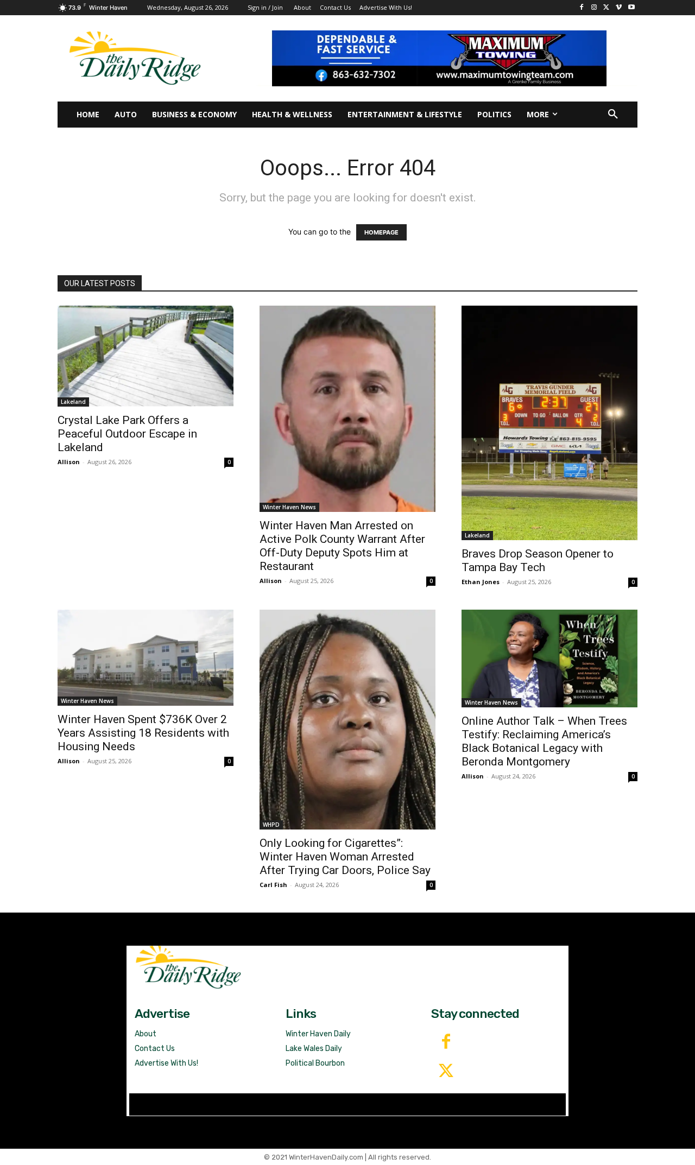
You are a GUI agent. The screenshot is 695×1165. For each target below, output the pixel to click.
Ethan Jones (481, 582)
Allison (69, 462)
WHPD (271, 824)
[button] (613, 115)
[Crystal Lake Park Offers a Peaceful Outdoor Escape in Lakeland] (145, 356)
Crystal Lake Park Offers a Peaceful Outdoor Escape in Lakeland (127, 434)
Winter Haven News (289, 507)
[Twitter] (445, 1071)
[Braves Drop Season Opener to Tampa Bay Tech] (549, 423)
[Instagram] (594, 8)
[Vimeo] (618, 8)
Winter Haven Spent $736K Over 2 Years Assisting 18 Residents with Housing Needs (143, 733)
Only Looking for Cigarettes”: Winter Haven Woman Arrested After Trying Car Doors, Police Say (345, 857)
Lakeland (73, 402)
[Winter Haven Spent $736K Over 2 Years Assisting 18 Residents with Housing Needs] (145, 658)
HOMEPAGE (381, 232)
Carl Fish (273, 885)
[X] (607, 8)
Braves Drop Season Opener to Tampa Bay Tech (538, 560)
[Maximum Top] (446, 58)
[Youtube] (631, 8)
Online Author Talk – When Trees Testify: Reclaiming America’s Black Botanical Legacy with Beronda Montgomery (544, 741)
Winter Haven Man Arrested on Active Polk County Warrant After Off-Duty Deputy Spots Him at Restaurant (342, 546)
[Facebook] (582, 8)
